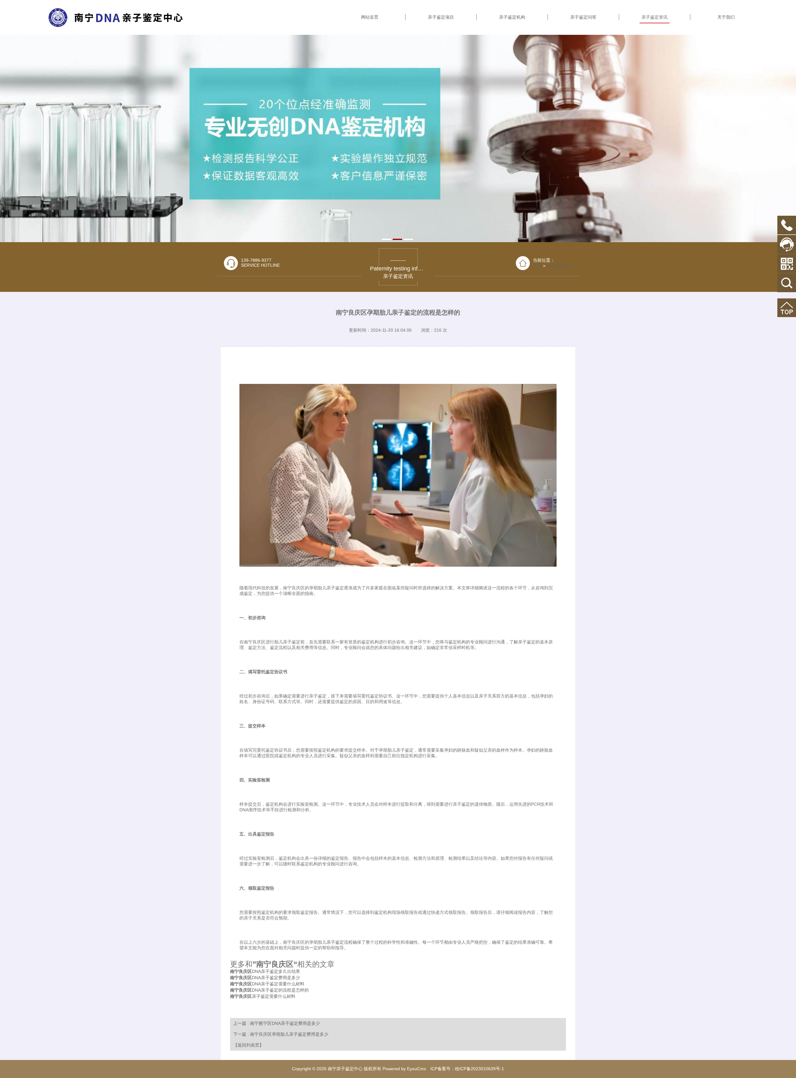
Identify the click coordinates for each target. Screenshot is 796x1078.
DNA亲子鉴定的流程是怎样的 (269, 990)
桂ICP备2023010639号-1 (479, 1068)
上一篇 (276, 1023)
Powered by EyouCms (403, 1068)
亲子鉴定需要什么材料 (262, 996)
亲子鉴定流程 (339, 942)
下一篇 (280, 1034)
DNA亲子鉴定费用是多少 (265, 977)
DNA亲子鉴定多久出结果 (265, 971)
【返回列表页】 (248, 1045)
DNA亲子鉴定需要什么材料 (267, 983)
